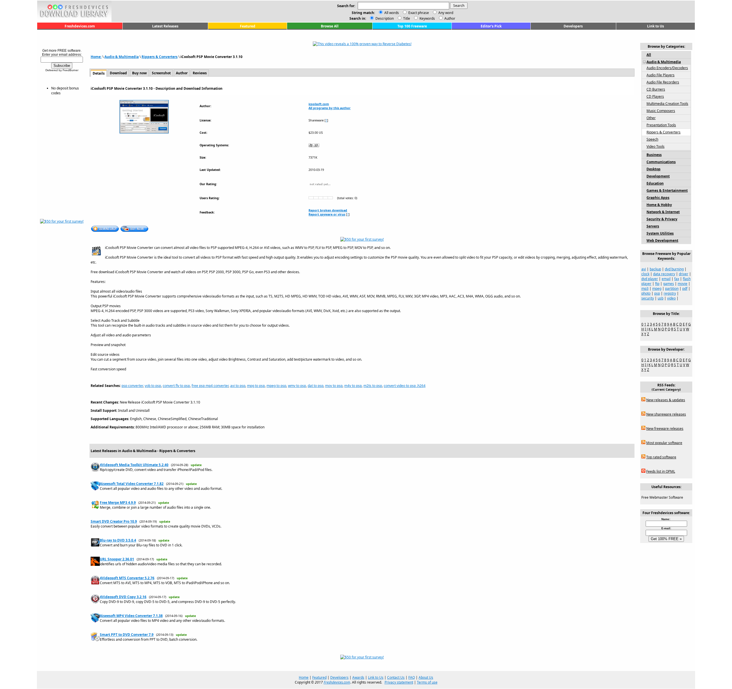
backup (655, 269)
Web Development (662, 240)
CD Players (655, 96)
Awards (358, 677)
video (671, 298)
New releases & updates (665, 400)
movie (682, 283)
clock (645, 273)
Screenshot (161, 73)
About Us (426, 677)
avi (643, 269)
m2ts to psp (372, 385)
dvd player (649, 278)
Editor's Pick (491, 26)
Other (651, 117)
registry (670, 293)
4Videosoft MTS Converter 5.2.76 (127, 578)
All (649, 54)
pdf (684, 288)
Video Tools (656, 146)
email (666, 278)
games (668, 283)
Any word (445, 12)
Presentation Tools (661, 125)
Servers (653, 226)
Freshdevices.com (80, 26)
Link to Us (655, 26)
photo (646, 293)
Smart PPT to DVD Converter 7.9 (127, 634)
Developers (573, 26)
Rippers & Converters (160, 56)
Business (654, 154)
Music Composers (661, 110)
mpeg (656, 288)
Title (406, 18)
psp (657, 293)
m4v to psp (353, 385)
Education (655, 183)
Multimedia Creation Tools (667, 103)
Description (384, 18)
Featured (247, 26)
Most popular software (664, 442)
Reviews (200, 73)
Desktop (654, 169)
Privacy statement (399, 682)
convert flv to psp (176, 385)
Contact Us (396, 677)
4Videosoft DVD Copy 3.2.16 (123, 596)
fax (676, 278)
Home (304, 677)
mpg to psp (256, 385)
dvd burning (674, 269)
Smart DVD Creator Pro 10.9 (114, 521)
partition (672, 288)
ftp (657, 283)
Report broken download (328, 210)
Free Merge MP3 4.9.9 (118, 502)
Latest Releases (165, 26)
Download (118, 73)
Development (658, 176)
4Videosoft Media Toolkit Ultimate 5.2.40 (134, 464)
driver (683, 273)
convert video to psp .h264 (404, 385)
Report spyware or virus (327, 214)
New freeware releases (664, 428)
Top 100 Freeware (412, 26)
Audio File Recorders (663, 82)
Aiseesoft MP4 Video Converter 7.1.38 (131, 615)
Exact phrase (418, 12)
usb (660, 298)
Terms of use (427, 682)
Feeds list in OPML (660, 471)
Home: (96, 56)
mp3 (645, 288)
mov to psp (334, 385)
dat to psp (315, 385)
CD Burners (656, 89)
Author (449, 18)
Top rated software (661, 457)
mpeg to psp (276, 385)
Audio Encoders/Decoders (667, 67)
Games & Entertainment (667, 190)
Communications (661, 161)
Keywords (427, 18)
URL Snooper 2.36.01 (117, 559)
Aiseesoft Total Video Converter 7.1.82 (132, 483)
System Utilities (660, 233)
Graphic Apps (658, 197)
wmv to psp (297, 385)
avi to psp (237, 385)
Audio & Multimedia (121, 56)
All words (391, 12)
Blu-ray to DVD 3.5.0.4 (118, 540)
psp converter (132, 385)
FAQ (411, 677)
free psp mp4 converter (210, 385)
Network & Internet (663, 211)
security (647, 298)
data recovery (664, 273)
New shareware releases (666, 414)
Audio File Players (661, 75)
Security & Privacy (662, 219)
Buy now (139, 73)
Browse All (330, 26)
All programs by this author (330, 108)
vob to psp (153, 385)
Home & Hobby (659, 204)
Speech (652, 139)
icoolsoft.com (319, 104)
